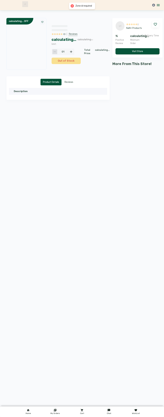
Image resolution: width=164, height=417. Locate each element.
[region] (81, 39)
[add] (71, 51)
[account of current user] (157, 5)
